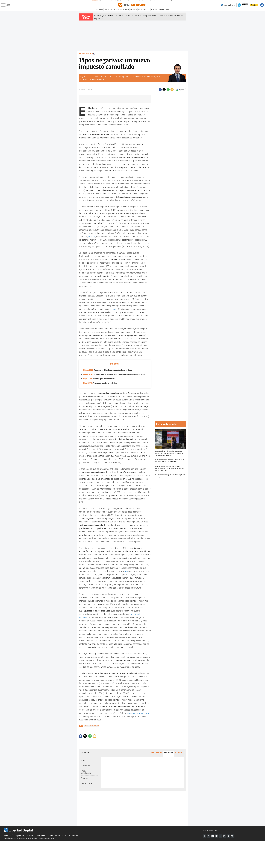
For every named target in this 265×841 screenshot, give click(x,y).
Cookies (50, 835)
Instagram (212, 836)
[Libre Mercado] (132, 5)
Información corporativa (14, 835)
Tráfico (84, 760)
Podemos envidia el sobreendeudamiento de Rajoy (107, 370)
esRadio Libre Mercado (121, 10)
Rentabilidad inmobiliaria (160, 10)
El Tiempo (85, 765)
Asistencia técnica (62, 835)
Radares (84, 778)
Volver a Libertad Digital (228, 5)
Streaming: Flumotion (38, 838)
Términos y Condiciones (35, 835)
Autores (75, 835)
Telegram (228, 836)
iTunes (232, 836)
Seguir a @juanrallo (94, 54)
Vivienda (156, 1)
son (126, 571)
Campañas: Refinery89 (10, 838)
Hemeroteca (86, 783)
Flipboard (224, 836)
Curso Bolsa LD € (143, 10)
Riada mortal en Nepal (147, 1)
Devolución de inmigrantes (118, 1)
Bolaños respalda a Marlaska (133, 1)
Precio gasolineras (86, 772)
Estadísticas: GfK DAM (24, 838)
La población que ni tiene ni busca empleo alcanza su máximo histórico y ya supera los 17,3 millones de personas (169, 453)
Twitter (208, 836)
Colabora (254, 5)
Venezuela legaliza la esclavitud (100, 383)
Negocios (133, 10)
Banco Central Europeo (91, 726)
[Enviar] (168, 89)
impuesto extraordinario (138, 713)
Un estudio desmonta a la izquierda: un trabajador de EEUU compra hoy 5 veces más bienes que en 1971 (169, 468)
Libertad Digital (103, 830)
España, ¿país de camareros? (99, 379)
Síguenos (182, 89)
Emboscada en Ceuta (104, 1)
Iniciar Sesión (262, 5)
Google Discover (220, 836)
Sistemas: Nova (49, 838)
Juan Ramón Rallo (86, 54)
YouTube (216, 836)
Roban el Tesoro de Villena (166, 1)
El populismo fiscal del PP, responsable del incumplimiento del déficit (114, 374)
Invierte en (108, 10)
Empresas (99, 10)
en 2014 (91, 236)
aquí (114, 309)
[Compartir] (160, 89)
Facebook (204, 836)
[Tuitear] (164, 89)
